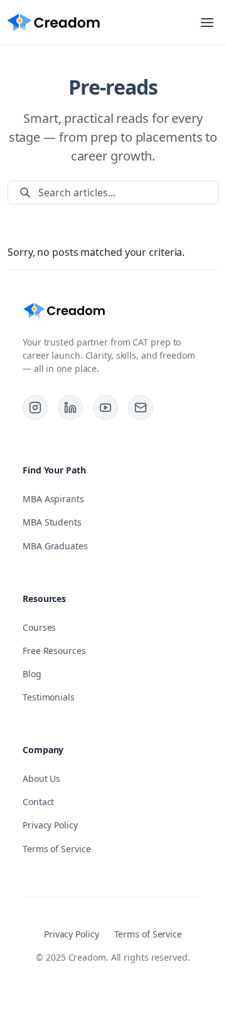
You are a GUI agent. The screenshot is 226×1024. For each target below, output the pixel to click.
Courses (39, 627)
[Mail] (140, 407)
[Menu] (207, 22)
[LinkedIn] (70, 407)
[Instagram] (35, 407)
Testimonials (49, 697)
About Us (41, 778)
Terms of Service (56, 849)
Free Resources (54, 651)
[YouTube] (105, 407)
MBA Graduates (55, 546)
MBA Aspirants (53, 499)
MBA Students (52, 522)
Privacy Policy (50, 825)
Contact (38, 802)
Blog (32, 674)
